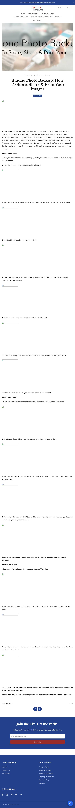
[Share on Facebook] (69, 703)
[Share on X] (72, 703)
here (69, 695)
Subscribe (37, 742)
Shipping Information (46, 777)
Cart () (69, 7)
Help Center (37, 20)
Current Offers (47, 14)
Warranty (42, 783)
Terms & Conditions (46, 773)
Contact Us (6, 770)
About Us (5, 767)
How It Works (33, 14)
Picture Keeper (29, 75)
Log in (60, 7)
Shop (23, 14)
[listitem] (37, 2)
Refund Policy (44, 780)
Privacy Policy (44, 767)
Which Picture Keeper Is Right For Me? (46, 17)
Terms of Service (45, 770)
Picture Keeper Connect (42, 75)
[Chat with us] (70, 803)
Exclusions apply (50, 2)
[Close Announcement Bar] (73, 2)
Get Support (6, 773)
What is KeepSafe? (21, 17)
